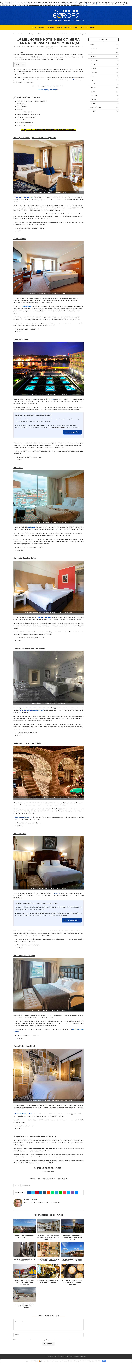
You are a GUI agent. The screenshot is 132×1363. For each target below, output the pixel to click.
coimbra (17, 1185)
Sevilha (105, 68)
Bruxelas (105, 48)
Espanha (51, 27)
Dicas (34, 27)
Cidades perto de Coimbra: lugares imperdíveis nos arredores (24, 1282)
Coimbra (41, 34)
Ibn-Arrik (57, 893)
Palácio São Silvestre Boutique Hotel (31, 710)
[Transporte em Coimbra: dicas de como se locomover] (24, 1294)
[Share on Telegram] (56, 1192)
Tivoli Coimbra (26, 306)
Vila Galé (51, 399)
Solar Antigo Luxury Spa (23, 817)
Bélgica (93, 27)
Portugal (42, 27)
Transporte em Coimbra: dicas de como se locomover (24, 1305)
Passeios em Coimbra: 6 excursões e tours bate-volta (72, 1237)
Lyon (105, 80)
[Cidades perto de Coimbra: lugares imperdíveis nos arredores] (24, 1271)
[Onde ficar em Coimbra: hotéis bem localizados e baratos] (72, 1249)
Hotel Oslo (31, 527)
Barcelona (105, 60)
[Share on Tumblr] (44, 1192)
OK (104, 1361)
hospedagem (26, 1185)
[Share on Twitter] (33, 1192)
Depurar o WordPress (93, 4)
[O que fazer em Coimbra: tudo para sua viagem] (24, 1226)
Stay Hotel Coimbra (44, 617)
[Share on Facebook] (29, 1192)
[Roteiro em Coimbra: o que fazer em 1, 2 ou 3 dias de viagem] (24, 1249)
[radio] (42, 1175)
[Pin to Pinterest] (37, 1192)
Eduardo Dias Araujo (27, 46)
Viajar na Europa (18, 34)
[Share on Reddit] (48, 1192)
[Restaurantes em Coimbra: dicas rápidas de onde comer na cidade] (72, 1271)
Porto (105, 103)
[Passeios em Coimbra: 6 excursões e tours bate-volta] (72, 1226)
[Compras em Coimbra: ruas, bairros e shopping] (48, 1249)
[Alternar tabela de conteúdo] (22, 64)
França (59, 27)
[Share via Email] (76, 1192)
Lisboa (105, 99)
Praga (105, 111)
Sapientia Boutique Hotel (23, 1114)
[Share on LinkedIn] (40, 1192)
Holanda (84, 27)
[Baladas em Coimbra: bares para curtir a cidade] (48, 1271)
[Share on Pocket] (64, 1192)
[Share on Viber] (72, 1192)
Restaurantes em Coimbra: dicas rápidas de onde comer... (72, 1282)
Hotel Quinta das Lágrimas (24, 197)
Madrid (105, 64)
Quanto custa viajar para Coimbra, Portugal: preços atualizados (48, 1237)
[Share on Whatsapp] (52, 1192)
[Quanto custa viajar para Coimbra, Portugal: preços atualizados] (48, 1226)
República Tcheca (70, 27)
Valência (105, 72)
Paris (105, 84)
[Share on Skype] (68, 1192)
